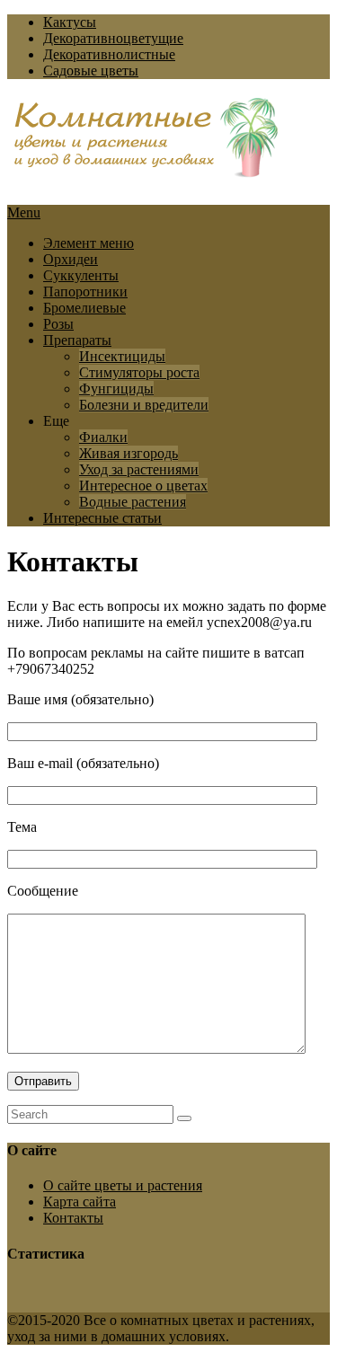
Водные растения (132, 501)
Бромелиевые (84, 307)
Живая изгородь (128, 453)
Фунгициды (116, 388)
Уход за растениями (139, 469)
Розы (58, 323)
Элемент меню (88, 243)
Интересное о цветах (143, 485)
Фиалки (103, 437)
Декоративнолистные (109, 54)
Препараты (77, 340)
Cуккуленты (81, 275)
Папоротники (85, 291)
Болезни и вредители (143, 404)
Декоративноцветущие (113, 38)
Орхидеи (70, 259)
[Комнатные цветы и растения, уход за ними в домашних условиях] (146, 168)
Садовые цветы (90, 70)
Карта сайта (79, 1201)
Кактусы (69, 22)
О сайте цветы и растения (122, 1185)
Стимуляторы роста (139, 372)
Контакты (73, 1217)
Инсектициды (122, 356)
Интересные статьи (102, 518)
